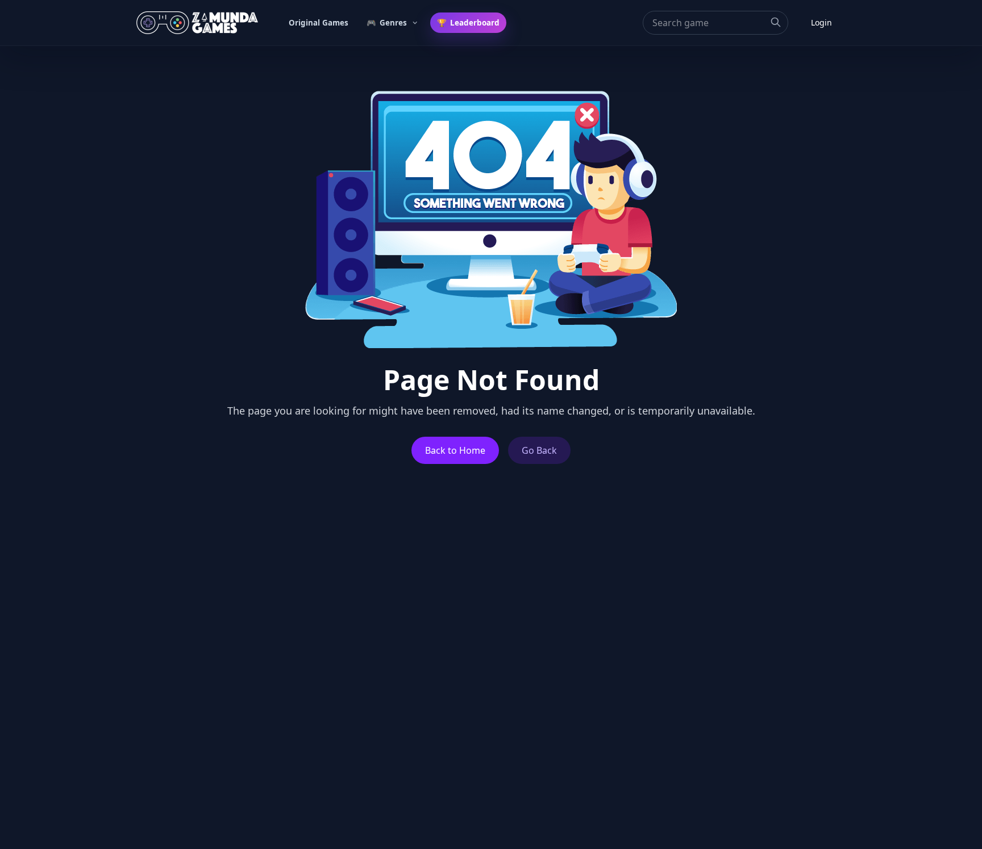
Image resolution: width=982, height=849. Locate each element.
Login (821, 22)
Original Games (318, 23)
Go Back (539, 450)
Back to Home (455, 450)
